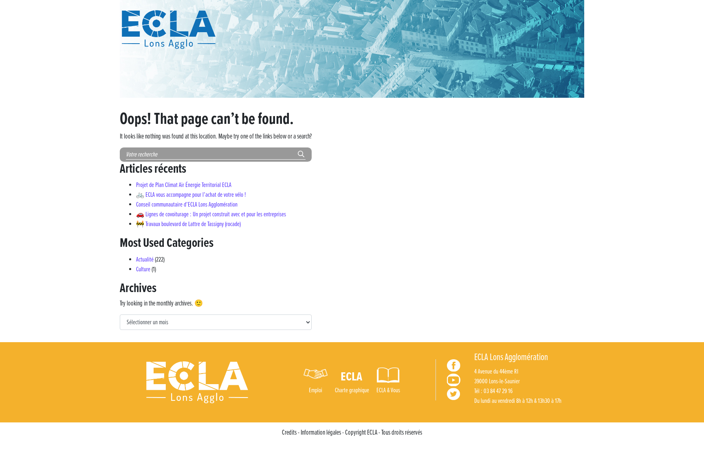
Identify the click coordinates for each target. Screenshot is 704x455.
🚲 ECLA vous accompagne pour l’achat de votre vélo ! (191, 195)
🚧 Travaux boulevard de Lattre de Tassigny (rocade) (188, 224)
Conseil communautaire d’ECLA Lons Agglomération (187, 204)
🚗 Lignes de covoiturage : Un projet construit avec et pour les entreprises (211, 214)
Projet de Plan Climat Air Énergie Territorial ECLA (183, 185)
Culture (143, 269)
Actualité (145, 259)
